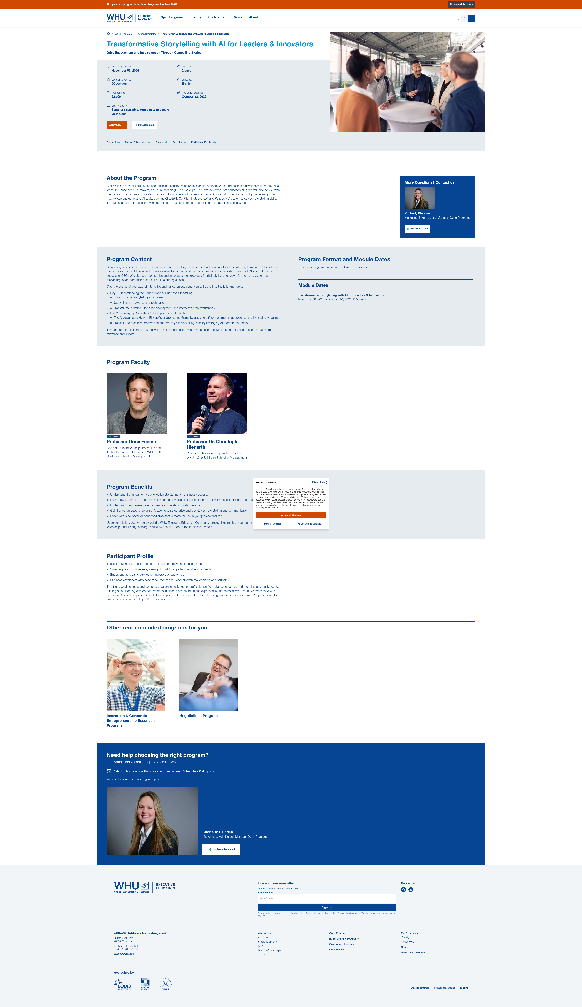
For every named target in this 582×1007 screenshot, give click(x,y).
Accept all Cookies (291, 515)
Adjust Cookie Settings (309, 524)
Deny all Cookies (272, 524)
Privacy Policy (319, 482)
